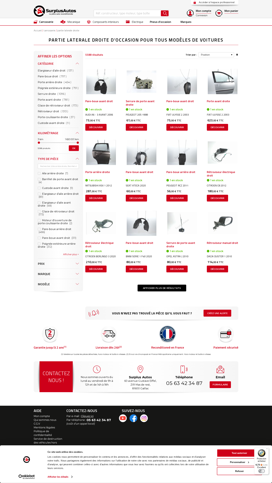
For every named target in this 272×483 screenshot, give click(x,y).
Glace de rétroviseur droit (58, 105)
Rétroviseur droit (57, 111)
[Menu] (267, 449)
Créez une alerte (217, 313)
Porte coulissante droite (58, 117)
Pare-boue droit (56, 76)
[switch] (261, 471)
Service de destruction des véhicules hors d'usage (48, 442)
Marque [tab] (44, 273)
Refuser (239, 471)
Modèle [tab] (44, 284)
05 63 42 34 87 (184, 383)
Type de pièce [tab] (48, 158)
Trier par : (191, 54)
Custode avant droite (58, 123)
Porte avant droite (58, 99)
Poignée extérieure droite (58, 88)
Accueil (38, 30)
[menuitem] (43, 21)
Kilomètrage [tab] (48, 133)
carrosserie (49, 30)
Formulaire (220, 384)
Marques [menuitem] (186, 22)
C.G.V (37, 423)
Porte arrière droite (58, 82)
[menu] (136, 21)
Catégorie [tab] (46, 63)
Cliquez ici (87, 416)
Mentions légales (44, 427)
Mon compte (42, 416)
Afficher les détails (58, 476)
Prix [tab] (41, 263)
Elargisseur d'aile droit (58, 70)
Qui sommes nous (45, 419)
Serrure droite (56, 93)
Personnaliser (237, 462)
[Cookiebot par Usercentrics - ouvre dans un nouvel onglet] (26, 476)
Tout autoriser (239, 453)
